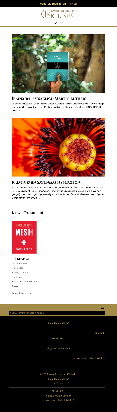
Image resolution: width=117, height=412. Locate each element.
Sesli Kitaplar (21, 293)
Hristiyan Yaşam (21, 272)
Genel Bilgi (18, 268)
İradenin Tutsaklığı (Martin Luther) (49, 98)
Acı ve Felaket (20, 263)
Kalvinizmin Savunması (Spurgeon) (47, 182)
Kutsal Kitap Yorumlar (24, 281)
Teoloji (15, 286)
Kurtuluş (17, 277)
